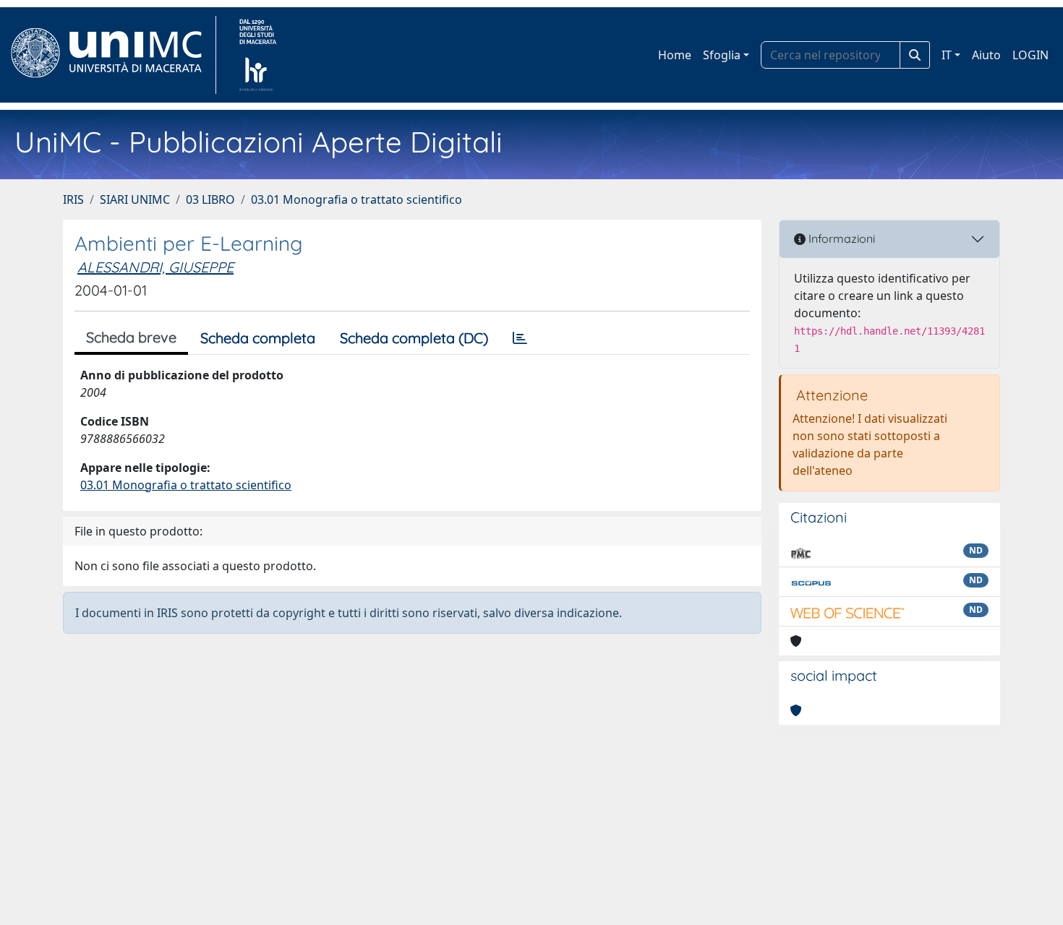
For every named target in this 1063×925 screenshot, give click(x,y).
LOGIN (1030, 55)
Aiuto (986, 55)
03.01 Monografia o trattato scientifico (356, 199)
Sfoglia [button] (721, 55)
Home (674, 55)
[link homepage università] (258, 55)
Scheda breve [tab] (131, 337)
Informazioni (840, 238)
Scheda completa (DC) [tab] (414, 338)
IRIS (73, 199)
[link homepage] (112, 55)
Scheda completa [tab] (257, 338)
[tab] (519, 338)
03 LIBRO (210, 199)
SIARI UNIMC (135, 199)
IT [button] (947, 55)
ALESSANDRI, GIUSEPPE (155, 267)
